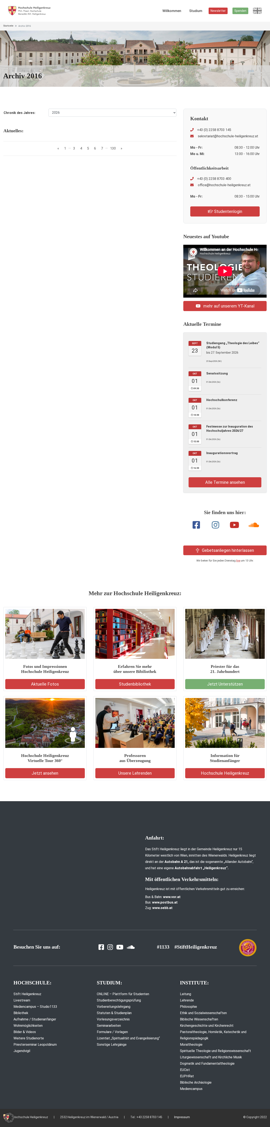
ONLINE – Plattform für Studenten (123, 994)
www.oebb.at (162, 908)
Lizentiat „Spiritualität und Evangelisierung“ (128, 1038)
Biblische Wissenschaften (199, 1019)
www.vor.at (172, 897)
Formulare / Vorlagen (112, 1032)
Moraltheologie (191, 1045)
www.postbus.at (165, 902)
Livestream (22, 1000)
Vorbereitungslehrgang (113, 1007)
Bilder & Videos (25, 1032)
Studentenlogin (227, 211)
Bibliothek (21, 1013)
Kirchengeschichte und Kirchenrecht (207, 1026)
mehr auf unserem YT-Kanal (228, 306)
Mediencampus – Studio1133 (35, 1007)
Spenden (240, 10)
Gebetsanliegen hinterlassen (227, 550)
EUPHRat (187, 1076)
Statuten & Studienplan (114, 1013)
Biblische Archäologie (196, 1082)
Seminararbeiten (109, 1026)
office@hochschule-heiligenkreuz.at (224, 185)
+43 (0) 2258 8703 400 (214, 179)
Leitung (185, 994)
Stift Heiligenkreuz (27, 994)
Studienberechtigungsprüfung (119, 1000)
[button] (9, 1117)
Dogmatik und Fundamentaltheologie (207, 1063)
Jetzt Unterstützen (225, 684)
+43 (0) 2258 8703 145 (214, 130)
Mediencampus (191, 1089)
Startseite (8, 25)
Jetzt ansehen (45, 773)
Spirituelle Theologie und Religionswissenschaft (215, 1051)
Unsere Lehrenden (135, 773)
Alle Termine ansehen (225, 482)
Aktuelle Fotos (45, 684)
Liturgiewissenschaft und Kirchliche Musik (211, 1057)
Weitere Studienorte (29, 1038)
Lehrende (187, 1000)
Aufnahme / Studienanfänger (35, 1019)
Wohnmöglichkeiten (28, 1026)
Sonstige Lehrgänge (112, 1045)
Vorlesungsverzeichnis (113, 1019)
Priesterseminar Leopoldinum (35, 1045)
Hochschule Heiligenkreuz (225, 773)
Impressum (182, 1117)
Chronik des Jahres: (19, 113)
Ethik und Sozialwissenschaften (203, 1013)
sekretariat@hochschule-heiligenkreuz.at (227, 136)
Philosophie (188, 1007)
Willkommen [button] (171, 11)
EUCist (185, 1070)
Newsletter (218, 10)
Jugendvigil (22, 1051)
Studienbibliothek (135, 684)
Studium (195, 11)
